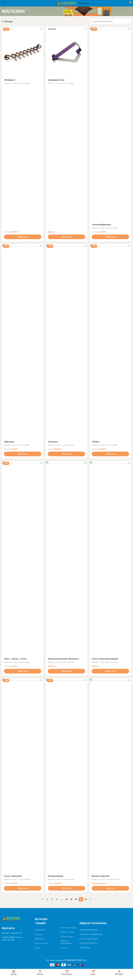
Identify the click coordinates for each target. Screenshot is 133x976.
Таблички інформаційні (66, 942)
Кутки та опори (41, 943)
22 (86, 899)
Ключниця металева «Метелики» (63, 659)
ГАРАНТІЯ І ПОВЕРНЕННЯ (91, 934)
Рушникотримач (55, 876)
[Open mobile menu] (3, 3)
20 (76, 899)
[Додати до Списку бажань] (41, 29)
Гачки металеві (68, 662)
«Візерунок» (9, 80)
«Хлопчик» (53, 442)
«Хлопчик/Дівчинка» (101, 224)
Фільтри (9, 21)
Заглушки (39, 934)
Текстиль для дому (68, 927)
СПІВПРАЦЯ (85, 948)
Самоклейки (40, 930)
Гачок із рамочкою (13, 876)
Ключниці (64, 948)
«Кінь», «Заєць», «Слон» (15, 659)
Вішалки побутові (112, 879)
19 (71, 899)
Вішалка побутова (100, 876)
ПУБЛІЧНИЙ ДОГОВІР (89, 930)
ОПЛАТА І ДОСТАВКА (89, 939)
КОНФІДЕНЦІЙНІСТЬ (89, 943)
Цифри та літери (67, 932)
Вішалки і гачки (10, 83)
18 (66, 899)
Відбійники (39, 939)
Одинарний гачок (56, 80)
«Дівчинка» (9, 442)
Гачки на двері (24, 83)
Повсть (38, 948)
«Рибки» (96, 442)
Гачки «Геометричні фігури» (105, 659)
